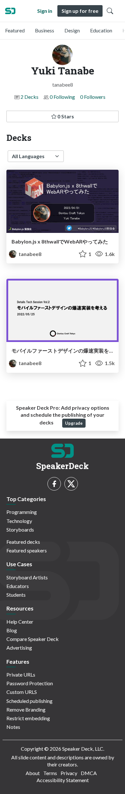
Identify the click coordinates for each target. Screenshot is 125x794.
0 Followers (92, 97)
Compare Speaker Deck (32, 639)
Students (16, 595)
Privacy (69, 773)
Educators (17, 586)
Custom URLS (21, 692)
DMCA (89, 773)
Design (72, 30)
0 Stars (65, 116)
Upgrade (74, 423)
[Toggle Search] (110, 11)
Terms (50, 773)
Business (44, 30)
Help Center (19, 622)
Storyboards (20, 529)
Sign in (44, 11)
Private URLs (20, 674)
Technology (19, 521)
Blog (11, 630)
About (33, 773)
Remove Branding (26, 709)
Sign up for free (80, 11)
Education (101, 30)
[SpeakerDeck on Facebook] (54, 484)
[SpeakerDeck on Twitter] (71, 484)
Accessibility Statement (63, 780)
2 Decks (29, 97)
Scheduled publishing (29, 701)
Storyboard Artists (27, 577)
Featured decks (23, 542)
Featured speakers (26, 550)
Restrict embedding (28, 718)
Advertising (19, 648)
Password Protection (29, 683)
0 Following (62, 97)
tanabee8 (29, 254)
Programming (21, 512)
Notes (13, 727)
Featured (15, 30)
